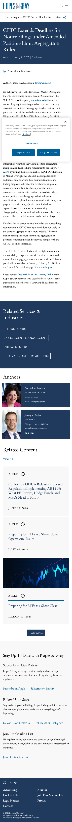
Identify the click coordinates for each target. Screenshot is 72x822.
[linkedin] (10, 783)
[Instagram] (4, 783)
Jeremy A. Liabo (43, 82)
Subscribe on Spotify (42, 688)
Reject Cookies (23, 153)
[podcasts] (15, 783)
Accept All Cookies (48, 153)
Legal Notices (11, 800)
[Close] (65, 121)
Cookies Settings (32, 143)
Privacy (41, 800)
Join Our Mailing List (15, 757)
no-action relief (39, 100)
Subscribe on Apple (14, 688)
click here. (26, 134)
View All (8, 459)
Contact (8, 806)
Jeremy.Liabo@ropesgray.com (36, 428)
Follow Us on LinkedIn (16, 723)
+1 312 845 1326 (41, 424)
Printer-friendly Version (19, 71)
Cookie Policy (11, 795)
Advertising (10, 790)
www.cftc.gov (44, 267)
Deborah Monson (27, 274)
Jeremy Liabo (46, 274)
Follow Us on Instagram (49, 723)
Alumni (42, 790)
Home (7, 17)
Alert (6, 171)
